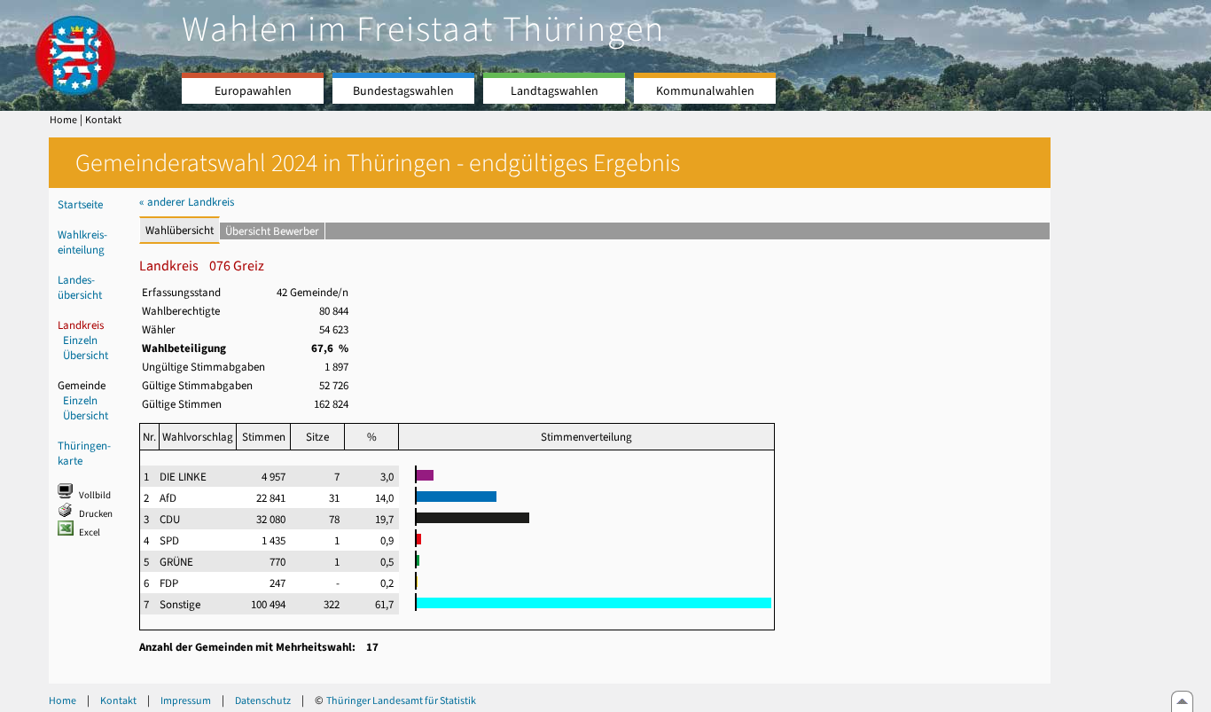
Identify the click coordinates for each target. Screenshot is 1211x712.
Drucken (96, 513)
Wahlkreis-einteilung (82, 242)
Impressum (185, 700)
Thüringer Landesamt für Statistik (401, 700)
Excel (89, 532)
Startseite (80, 204)
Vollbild (95, 495)
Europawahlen (253, 90)
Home (63, 120)
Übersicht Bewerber (272, 231)
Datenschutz (263, 700)
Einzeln (80, 340)
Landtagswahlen (554, 90)
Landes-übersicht (80, 287)
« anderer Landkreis (186, 201)
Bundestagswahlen (403, 90)
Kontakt (103, 120)
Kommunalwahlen (705, 90)
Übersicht (85, 355)
